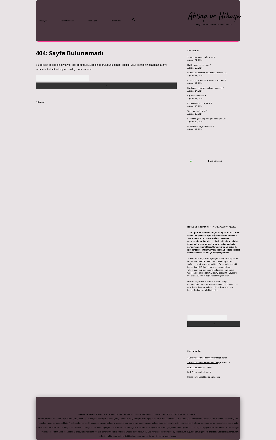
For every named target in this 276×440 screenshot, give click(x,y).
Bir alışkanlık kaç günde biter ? (200, 126)
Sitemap (40, 102)
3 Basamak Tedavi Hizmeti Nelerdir (202, 358)
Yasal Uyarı (92, 21)
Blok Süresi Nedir (195, 367)
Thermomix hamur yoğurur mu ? (201, 57)
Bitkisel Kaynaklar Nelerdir (198, 377)
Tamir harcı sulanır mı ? (197, 111)
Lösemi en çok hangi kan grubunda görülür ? (206, 119)
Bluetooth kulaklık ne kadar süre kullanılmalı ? (207, 73)
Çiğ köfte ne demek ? (196, 96)
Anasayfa (42, 21)
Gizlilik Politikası (67, 21)
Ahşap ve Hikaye (214, 16)
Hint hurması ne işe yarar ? (199, 65)
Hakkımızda (116, 21)
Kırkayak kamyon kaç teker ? (199, 103)
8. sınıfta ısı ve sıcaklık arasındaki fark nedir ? (206, 80)
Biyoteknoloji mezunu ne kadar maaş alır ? (205, 88)
